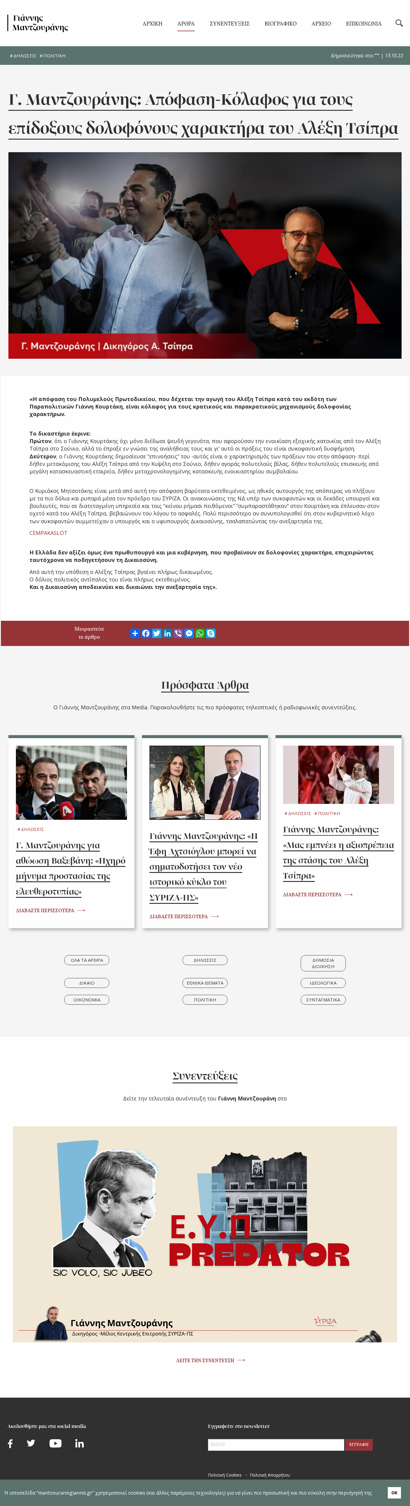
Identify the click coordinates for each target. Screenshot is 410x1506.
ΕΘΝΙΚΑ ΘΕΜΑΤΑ (205, 983)
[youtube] (55, 1443)
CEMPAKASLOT (48, 532)
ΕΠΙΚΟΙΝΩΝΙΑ (364, 25)
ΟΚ (394, 1492)
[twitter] (31, 1443)
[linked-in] (79, 1443)
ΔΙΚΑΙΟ (87, 983)
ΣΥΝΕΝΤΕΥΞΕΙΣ (230, 25)
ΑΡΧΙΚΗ (152, 25)
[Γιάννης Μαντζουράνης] (38, 23)
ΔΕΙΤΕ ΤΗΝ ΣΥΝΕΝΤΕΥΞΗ (205, 1361)
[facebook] (10, 1443)
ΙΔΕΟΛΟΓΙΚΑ (323, 983)
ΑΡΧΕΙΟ (321, 25)
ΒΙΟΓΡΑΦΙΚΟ (281, 25)
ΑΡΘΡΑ (186, 25)
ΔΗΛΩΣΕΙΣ (25, 56)
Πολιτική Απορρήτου (270, 1475)
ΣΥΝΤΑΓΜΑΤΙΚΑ (323, 1000)
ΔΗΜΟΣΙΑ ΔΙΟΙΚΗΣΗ (323, 963)
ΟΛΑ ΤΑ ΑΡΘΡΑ (87, 960)
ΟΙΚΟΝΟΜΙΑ (87, 1000)
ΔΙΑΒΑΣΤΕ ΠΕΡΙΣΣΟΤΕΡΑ (45, 911)
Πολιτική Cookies (225, 1475)
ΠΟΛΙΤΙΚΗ (54, 56)
